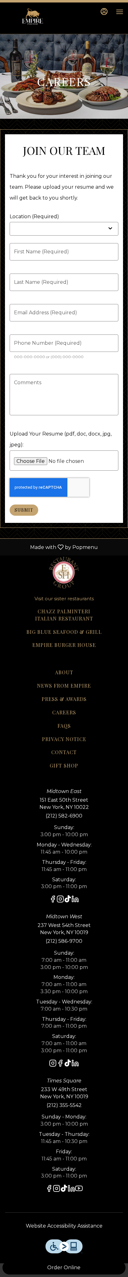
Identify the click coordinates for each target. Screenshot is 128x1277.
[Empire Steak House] (64, 571)
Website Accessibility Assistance (64, 1226)
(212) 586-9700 (64, 941)
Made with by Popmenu (51, 547)
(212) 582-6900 (64, 816)
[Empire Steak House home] (33, 18)
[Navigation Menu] (119, 12)
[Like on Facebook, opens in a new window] (53, 900)
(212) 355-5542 (64, 1105)
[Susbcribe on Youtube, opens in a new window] (79, 1189)
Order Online (63, 1267)
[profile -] (104, 11)
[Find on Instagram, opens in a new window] (60, 900)
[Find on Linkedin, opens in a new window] (75, 900)
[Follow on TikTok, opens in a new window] (67, 900)
